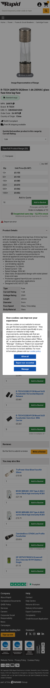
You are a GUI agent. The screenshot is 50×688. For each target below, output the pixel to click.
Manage (25, 369)
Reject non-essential (25, 363)
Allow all (25, 357)
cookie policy (35, 351)
